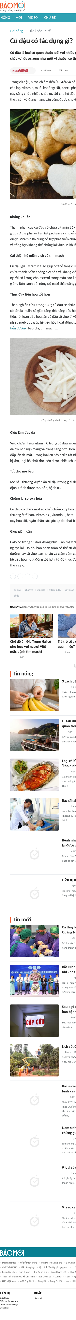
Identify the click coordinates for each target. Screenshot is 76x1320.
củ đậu (17, 590)
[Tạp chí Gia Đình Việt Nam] (67, 1213)
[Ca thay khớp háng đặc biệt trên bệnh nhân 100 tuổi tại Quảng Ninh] (34, 941)
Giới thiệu (4, 1298)
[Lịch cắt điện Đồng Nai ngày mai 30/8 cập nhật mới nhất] (34, 1060)
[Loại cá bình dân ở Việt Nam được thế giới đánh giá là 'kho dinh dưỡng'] (34, 775)
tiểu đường (18, 328)
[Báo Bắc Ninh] (66, 978)
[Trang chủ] (12, 6)
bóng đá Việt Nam (59, 1281)
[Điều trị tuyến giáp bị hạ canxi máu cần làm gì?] (34, 894)
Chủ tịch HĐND (9, 1267)
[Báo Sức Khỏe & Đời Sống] (13, 657)
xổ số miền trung (28, 1263)
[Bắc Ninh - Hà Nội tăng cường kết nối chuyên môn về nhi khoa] (34, 981)
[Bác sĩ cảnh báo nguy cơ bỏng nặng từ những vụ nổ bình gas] (34, 1100)
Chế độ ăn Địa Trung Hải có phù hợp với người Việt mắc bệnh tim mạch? (30, 647)
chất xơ (29, 590)
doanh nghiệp (9, 1263)
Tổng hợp (38, 1298)
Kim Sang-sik (40, 1272)
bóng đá (42, 1281)
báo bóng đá (45, 1277)
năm (67, 1277)
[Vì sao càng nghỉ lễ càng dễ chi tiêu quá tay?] (34, 1221)
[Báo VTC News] (20, 71)
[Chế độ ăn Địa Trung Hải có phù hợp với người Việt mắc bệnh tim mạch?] (31, 626)
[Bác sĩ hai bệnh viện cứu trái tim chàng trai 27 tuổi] (34, 814)
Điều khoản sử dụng (9, 1301)
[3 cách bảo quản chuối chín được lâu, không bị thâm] (34, 695)
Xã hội (58, 1277)
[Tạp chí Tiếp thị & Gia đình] (63, 732)
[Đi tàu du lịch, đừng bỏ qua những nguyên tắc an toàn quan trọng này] (34, 735)
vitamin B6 (55, 590)
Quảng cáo (5, 1308)
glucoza (41, 590)
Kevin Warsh (8, 1272)
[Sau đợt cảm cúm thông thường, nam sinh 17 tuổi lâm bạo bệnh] (34, 1020)
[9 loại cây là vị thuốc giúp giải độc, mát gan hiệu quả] (34, 1181)
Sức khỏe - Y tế (40, 31)
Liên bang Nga (28, 1267)
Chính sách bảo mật (9, 1305)
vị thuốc (69, 590)
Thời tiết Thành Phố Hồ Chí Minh (18, 1277)
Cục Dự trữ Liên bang (51, 1263)
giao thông (24, 1272)
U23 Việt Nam (9, 1281)
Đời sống (16, 31)
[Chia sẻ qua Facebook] (13, 576)
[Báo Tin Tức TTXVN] (64, 1097)
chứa (16, 596)
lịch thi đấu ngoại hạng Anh (53, 1267)
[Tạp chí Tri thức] (60, 652)
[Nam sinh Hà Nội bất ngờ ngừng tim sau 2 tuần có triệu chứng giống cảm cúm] (34, 1142)
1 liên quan (63, 70)
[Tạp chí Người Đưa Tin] (65, 771)
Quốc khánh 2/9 (58, 1272)
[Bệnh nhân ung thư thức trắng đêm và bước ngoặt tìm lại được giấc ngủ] (34, 854)
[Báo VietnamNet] (65, 687)
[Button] (31, 70)
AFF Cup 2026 (27, 1281)
